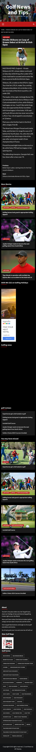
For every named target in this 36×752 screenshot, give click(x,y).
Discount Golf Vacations (10, 675)
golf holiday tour (8, 701)
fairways (19, 682)
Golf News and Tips (18, 9)
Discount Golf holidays (10, 671)
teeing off (6, 736)
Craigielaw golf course (17, 667)
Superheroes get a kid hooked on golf (14, 414)
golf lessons (7, 709)
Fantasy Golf (29, 682)
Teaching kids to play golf (11, 728)
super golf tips (19, 724)
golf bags (6, 690)
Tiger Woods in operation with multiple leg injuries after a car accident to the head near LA (17, 276)
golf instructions (22, 705)
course (5, 667)
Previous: (17, 167)
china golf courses (22, 659)
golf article (24, 686)
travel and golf (17, 736)
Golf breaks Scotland (18, 690)
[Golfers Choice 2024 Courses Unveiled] (18, 579)
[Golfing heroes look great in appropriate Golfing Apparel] (18, 198)
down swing (23, 678)
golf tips (13, 207)
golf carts (6, 694)
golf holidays (6, 525)
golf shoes (6, 713)
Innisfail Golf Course (9, 423)
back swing (6, 656)
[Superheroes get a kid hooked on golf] (18, 453)
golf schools (28, 709)
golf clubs (15, 694)
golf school (17, 709)
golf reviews (6, 37)
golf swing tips (17, 713)
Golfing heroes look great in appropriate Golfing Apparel (17, 418)
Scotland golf (7, 724)
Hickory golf (7, 717)
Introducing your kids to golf (12, 720)
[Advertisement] (8, 376)
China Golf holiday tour (25, 663)
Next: (16, 175)
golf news (5, 462)
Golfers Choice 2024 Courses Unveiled (15, 433)
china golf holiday (9, 663)
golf (4, 686)
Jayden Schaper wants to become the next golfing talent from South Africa (16, 245)
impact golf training (20, 717)
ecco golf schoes (8, 682)
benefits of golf (8, 659)
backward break (18, 656)
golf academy (13, 686)
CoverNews (27, 746)
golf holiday (7, 697)
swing (28, 724)
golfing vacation (8, 705)
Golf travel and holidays (23, 207)
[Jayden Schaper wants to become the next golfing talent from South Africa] (18, 230)
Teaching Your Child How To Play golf (15, 732)
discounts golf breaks (10, 678)
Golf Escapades (26, 694)
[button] (3, 24)
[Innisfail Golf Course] (18, 516)
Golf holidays (18, 697)
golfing (19, 701)
